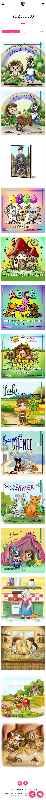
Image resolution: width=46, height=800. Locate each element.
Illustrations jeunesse (11, 32)
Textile (33, 32)
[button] (3, 3)
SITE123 (19, 795)
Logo (24, 32)
